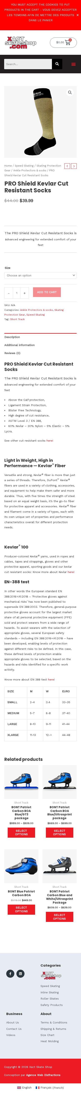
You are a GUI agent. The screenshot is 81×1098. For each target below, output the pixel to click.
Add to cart (47, 292)
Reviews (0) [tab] (12, 353)
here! (50, 440)
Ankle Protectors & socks (29, 170)
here (50, 679)
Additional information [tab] (19, 345)
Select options (21, 832)
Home (8, 165)
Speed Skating (24, 165)
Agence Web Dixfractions (43, 1075)
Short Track (17, 319)
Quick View (21, 795)
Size (7, 267)
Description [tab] (12, 337)
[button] (73, 64)
